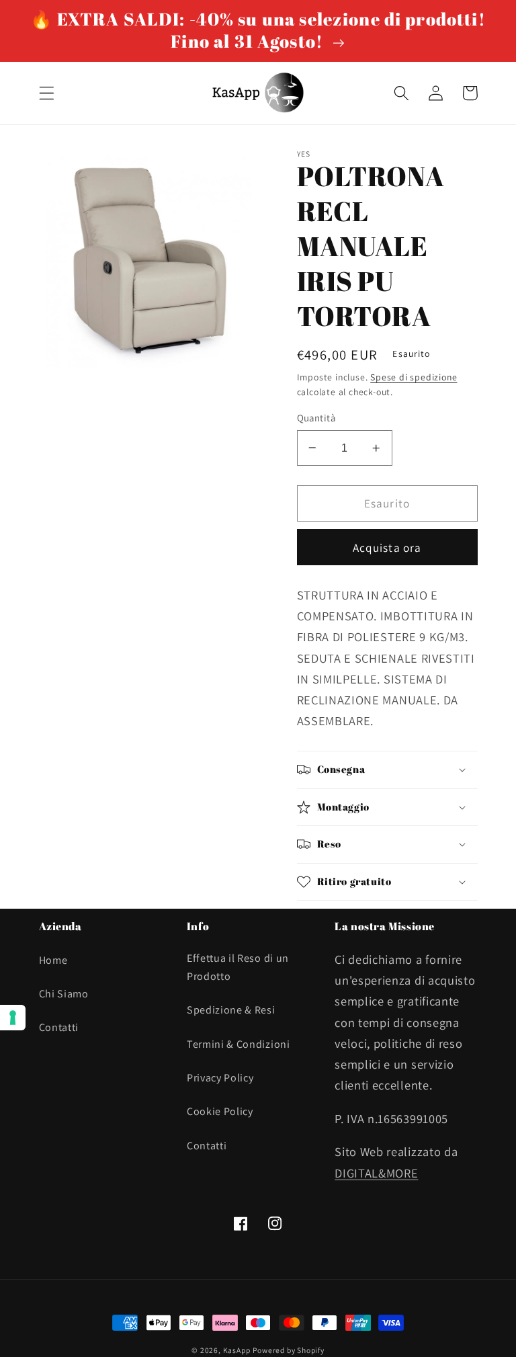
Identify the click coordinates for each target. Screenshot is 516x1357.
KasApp (237, 1350)
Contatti (59, 1027)
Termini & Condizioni (238, 1044)
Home (53, 960)
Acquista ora (387, 547)
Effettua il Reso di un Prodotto (238, 967)
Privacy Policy (220, 1078)
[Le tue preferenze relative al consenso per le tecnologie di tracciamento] (13, 1017)
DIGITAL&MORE (376, 1173)
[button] (47, 93)
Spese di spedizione (413, 377)
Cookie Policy (220, 1111)
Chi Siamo (64, 994)
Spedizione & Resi (231, 1010)
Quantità (316, 417)
